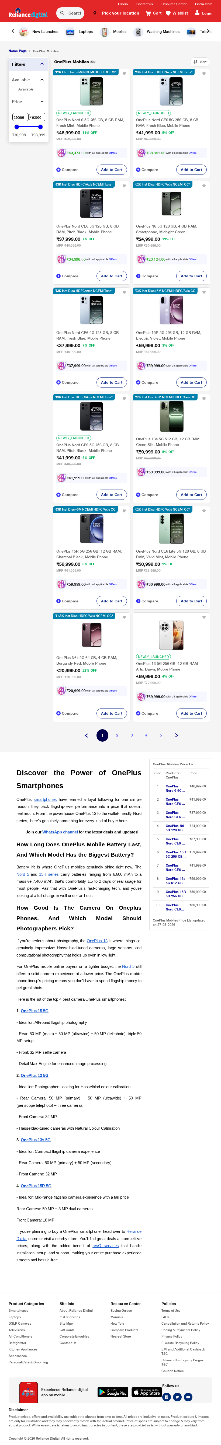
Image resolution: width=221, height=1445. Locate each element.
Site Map (66, 1323)
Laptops (15, 1317)
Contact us (144, 4)
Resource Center (174, 4)
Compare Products (124, 1330)
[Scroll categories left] (13, 31)
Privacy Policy (171, 1336)
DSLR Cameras (20, 1323)
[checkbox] (28, 89)
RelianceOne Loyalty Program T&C (183, 1362)
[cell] (176, 788)
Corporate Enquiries (74, 1336)
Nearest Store (120, 1336)
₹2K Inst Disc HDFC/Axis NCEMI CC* (162, 184)
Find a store (203, 4)
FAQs (165, 1317)
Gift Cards (67, 1330)
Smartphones (18, 1311)
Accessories (18, 1356)
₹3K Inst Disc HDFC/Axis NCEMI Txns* (163, 72)
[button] (116, 13)
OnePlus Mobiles (71, 61)
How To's (117, 1323)
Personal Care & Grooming (28, 1362)
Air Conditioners (20, 1336)
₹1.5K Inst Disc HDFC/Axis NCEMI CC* (84, 616)
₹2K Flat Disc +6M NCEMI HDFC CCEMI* (85, 72)
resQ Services (70, 1317)
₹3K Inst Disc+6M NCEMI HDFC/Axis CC (165, 291)
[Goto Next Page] (177, 735)
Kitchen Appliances (23, 1349)
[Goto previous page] (87, 735)
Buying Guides (121, 1311)
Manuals (116, 1317)
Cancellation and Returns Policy (185, 1323)
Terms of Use (171, 1311)
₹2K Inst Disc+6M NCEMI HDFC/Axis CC (165, 397)
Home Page (17, 51)
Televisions (17, 1330)
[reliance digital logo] (28, 13)
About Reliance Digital (76, 1311)
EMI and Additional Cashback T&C (183, 1352)
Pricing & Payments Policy (180, 1330)
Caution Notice (172, 1371)
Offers (113, 152)
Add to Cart (111, 169)
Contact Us (68, 1343)
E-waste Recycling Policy (180, 1343)
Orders (123, 4)
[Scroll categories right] (208, 31)
